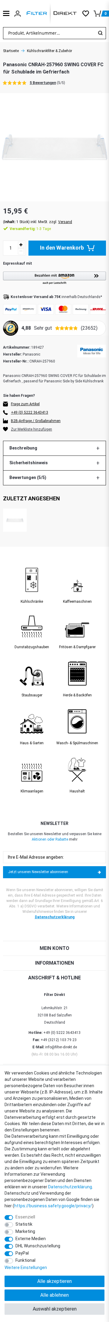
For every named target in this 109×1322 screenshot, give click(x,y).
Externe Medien (30, 1238)
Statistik (23, 1224)
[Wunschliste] (88, 14)
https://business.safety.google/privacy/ (53, 1205)
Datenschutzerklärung (54, 917)
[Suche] (100, 33)
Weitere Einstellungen (26, 1267)
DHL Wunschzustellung (37, 1245)
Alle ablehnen (54, 1295)
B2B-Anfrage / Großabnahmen (36, 421)
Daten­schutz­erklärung (70, 1186)
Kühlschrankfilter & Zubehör (49, 51)
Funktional (25, 1260)
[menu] (6, 13)
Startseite (11, 51)
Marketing (25, 1231)
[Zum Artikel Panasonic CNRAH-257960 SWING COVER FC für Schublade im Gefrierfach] (15, 520)
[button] (54, 278)
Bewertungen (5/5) (27, 477)
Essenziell (25, 1217)
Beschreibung (23, 448)
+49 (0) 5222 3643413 (29, 412)
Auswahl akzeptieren (55, 1309)
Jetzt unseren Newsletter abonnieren (38, 872)
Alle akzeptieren (54, 1281)
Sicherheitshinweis (28, 462)
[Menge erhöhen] (21, 245)
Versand (65, 222)
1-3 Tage (30, 229)
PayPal (22, 1253)
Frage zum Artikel (25, 404)
